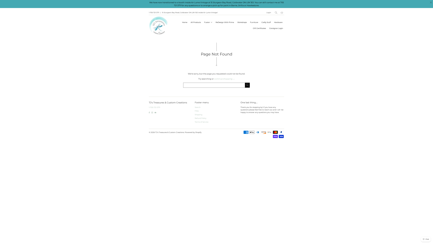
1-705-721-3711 (154, 13)
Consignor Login (276, 28)
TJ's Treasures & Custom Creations (169, 132)
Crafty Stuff (266, 22)
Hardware (278, 22)
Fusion (207, 22)
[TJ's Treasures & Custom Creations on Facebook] (149, 112)
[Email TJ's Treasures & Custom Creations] (155, 112)
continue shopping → (224, 79)
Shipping (198, 115)
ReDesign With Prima (225, 22)
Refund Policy (200, 118)
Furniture (254, 22)
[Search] (276, 12)
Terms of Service (201, 122)
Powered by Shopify (193, 132)
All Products (196, 22)
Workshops (242, 22)
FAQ (197, 111)
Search (197, 107)
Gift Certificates (259, 28)
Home (184, 22)
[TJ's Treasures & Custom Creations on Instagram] (152, 112)
